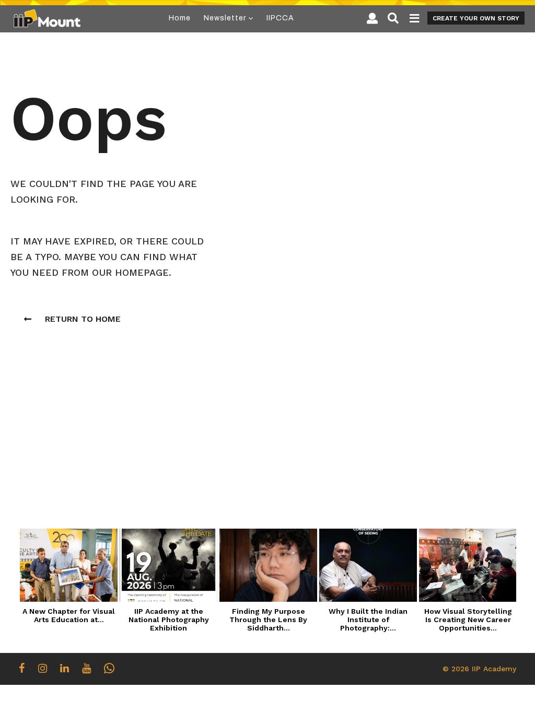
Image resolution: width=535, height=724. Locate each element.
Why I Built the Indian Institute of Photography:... (368, 619)
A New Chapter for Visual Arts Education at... (68, 615)
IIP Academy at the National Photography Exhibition (169, 619)
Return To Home (83, 319)
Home (180, 18)
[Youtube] (86, 668)
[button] (372, 18)
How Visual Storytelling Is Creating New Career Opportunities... (468, 619)
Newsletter (225, 18)
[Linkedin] (64, 668)
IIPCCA (280, 18)
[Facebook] (22, 668)
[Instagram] (42, 668)
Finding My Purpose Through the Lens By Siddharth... (268, 619)
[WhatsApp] (109, 668)
